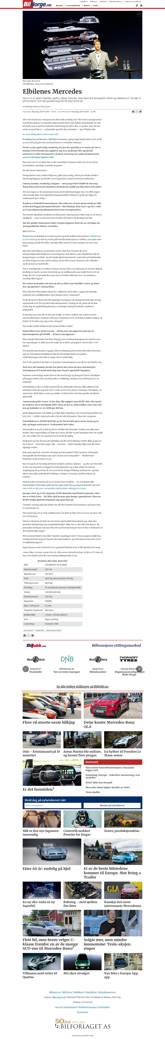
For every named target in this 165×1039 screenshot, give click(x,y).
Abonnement (70, 1007)
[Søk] (137, 5)
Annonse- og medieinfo (133, 1)
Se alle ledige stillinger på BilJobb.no (83, 686)
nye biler (28, 631)
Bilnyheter (59, 5)
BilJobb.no (103, 1)
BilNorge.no (55, 992)
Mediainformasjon (88, 1007)
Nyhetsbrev (104, 1007)
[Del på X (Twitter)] (137, 111)
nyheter (40, 631)
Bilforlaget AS (59, 997)
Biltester (87, 5)
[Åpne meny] (141, 5)
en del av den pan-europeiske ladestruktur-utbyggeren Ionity (56, 488)
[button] (26, 669)
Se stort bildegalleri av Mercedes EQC (41, 134)
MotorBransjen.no (116, 1)
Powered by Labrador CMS (82, 1036)
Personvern (82, 1012)
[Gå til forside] (37, 4)
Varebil (95, 5)
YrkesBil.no (84, 1)
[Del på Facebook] (133, 111)
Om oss (58, 1007)
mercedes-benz (54, 631)
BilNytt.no (93, 1)
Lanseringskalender (73, 5)
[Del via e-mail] (140, 111)
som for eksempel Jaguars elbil (38, 157)
